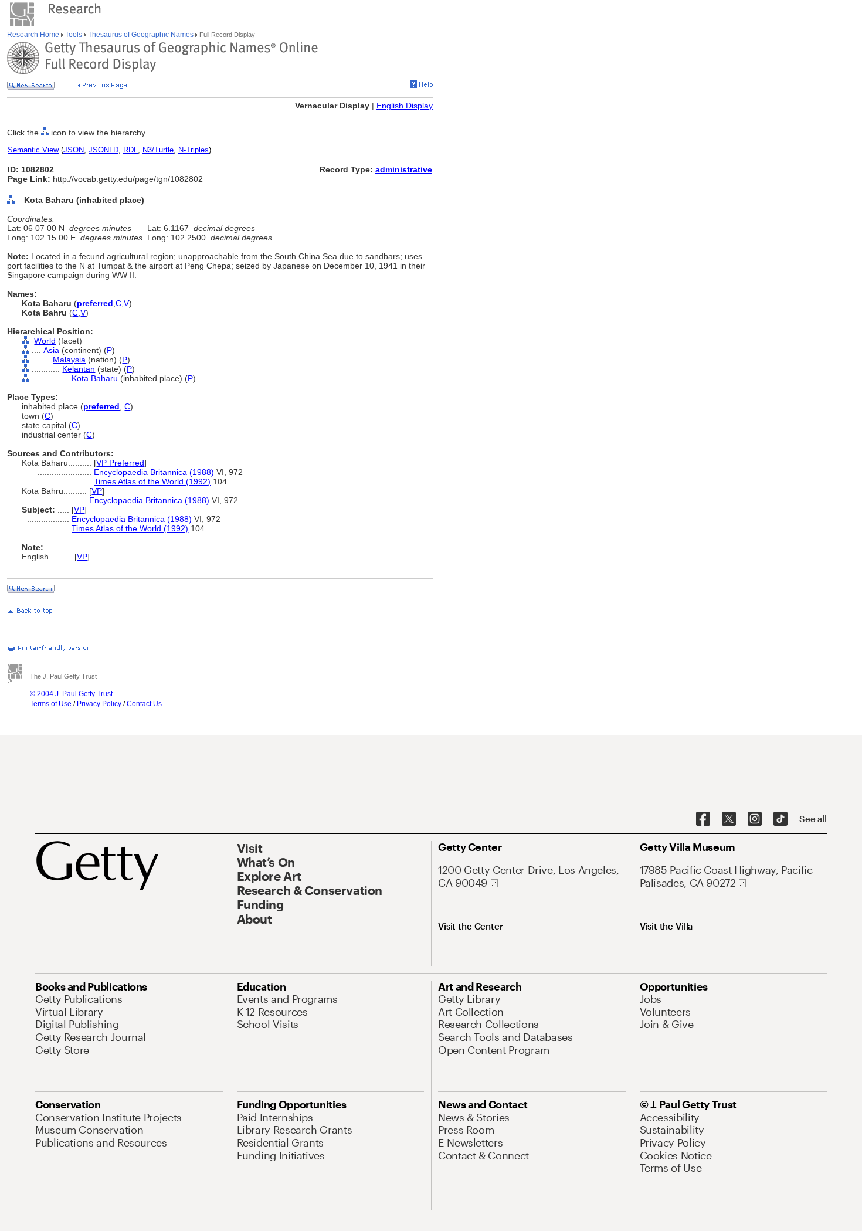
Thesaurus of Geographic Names (140, 34)
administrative (403, 169)
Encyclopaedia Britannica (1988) (154, 472)
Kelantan (78, 369)
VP (96, 491)
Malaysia (69, 359)
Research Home (34, 34)
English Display (404, 105)
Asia (51, 350)
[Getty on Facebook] (703, 819)
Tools (73, 34)
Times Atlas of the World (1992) (152, 481)
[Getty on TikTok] (780, 819)
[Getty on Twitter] (729, 819)
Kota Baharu (95, 378)
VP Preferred (120, 462)
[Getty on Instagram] (755, 819)
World (45, 340)
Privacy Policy (99, 704)
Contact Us (144, 704)
